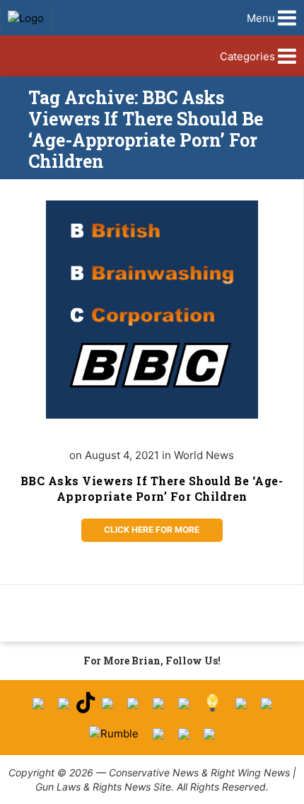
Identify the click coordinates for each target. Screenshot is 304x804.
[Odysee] (158, 734)
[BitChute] (184, 703)
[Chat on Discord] (209, 734)
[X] (63, 703)
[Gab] (241, 703)
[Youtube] (107, 703)
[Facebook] (38, 703)
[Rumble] (114, 733)
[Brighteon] (184, 734)
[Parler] (133, 703)
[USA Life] (266, 703)
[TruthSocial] (158, 703)
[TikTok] (85, 703)
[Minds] (212, 703)
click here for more (151, 529)
